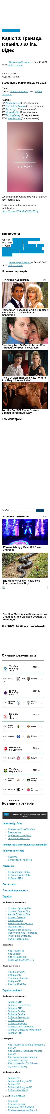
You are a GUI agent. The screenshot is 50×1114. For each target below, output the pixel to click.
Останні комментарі (19, 838)
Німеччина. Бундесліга (20, 923)
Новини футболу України (21, 829)
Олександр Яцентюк (20, 62)
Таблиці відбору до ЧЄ (20, 1087)
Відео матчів (15, 832)
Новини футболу (12, 823)
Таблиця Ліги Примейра (21, 1026)
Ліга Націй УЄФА (17, 984)
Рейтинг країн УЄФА (19, 871)
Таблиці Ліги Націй (18, 1090)
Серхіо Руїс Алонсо (15, 106)
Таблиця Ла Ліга (16, 1011)
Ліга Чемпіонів (16, 950)
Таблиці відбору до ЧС (20, 1081)
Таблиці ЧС (14, 1078)
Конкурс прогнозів (13, 850)
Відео (5, 30)
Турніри (7, 896)
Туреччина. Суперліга (20, 935)
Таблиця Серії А (16, 1014)
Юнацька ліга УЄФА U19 (21, 959)
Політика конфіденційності (22, 1110)
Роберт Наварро (19, 91)
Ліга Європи (14, 953)
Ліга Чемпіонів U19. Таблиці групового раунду (23, 1065)
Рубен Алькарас (10, 251)
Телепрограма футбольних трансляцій (24, 844)
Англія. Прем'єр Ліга (19, 914)
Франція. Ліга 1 (16, 926)
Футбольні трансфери (19, 835)
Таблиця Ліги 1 (16, 1020)
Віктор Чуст (11, 109)
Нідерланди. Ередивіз (19, 929)
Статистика (9, 884)
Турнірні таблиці (12, 990)
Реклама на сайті (17, 1104)
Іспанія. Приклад (17, 917)
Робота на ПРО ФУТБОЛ (21, 1107)
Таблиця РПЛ (15, 1032)
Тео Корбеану (12, 115)
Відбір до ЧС (14, 974)
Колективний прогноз (20, 859)
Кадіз (25, 242)
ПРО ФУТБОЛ (17, 1095)
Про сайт (13, 1101)
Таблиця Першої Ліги (19, 1005)
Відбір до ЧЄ (14, 981)
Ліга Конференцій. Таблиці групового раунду (22, 1058)
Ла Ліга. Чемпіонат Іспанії (26, 239)
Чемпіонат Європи (18, 978)
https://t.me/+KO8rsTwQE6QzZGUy (20, 211)
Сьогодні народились (15, 890)
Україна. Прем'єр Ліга (19, 908)
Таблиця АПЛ (15, 1008)
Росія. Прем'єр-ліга (18, 938)
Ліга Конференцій (17, 956)
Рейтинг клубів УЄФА (19, 875)
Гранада (17, 242)
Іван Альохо (14, 118)
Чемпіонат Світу (16, 971)
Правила (13, 856)
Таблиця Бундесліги (18, 1017)
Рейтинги (8, 865)
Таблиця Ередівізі (17, 1023)
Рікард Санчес (13, 102)
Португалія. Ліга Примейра (22, 932)
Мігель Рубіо (12, 112)
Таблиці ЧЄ (14, 1084)
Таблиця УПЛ (15, 1001)
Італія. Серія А (15, 920)
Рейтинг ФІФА (15, 878)
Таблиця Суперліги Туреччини (24, 1029)
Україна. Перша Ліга (19, 911)
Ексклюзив (14, 30)
